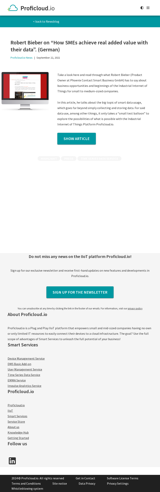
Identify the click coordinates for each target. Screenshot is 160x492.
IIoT (10, 411)
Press (68, 158)
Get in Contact (85, 478)
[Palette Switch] (142, 7)
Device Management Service (26, 358)
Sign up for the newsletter (80, 292)
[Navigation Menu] (148, 8)
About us (13, 427)
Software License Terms (122, 478)
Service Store (16, 421)
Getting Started (18, 438)
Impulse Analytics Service (24, 386)
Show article (77, 138)
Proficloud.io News (22, 57)
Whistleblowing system (27, 488)
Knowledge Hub (18, 432)
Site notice (59, 483)
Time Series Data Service (99, 158)
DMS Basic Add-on (19, 364)
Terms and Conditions (26, 483)
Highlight (49, 158)
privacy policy (135, 308)
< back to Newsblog (46, 21)
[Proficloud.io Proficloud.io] (32, 8)
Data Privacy (87, 483)
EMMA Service (17, 380)
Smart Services (17, 416)
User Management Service (25, 369)
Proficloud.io (16, 405)
